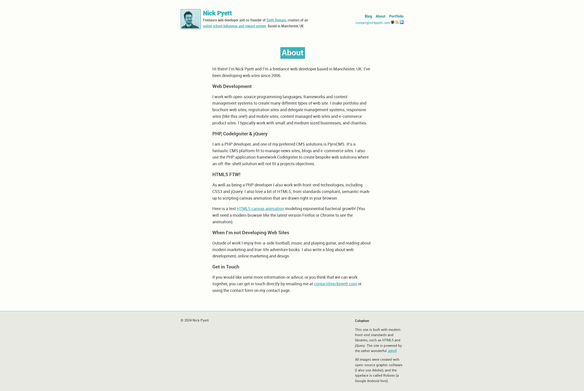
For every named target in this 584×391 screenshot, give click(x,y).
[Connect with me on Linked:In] (402, 23)
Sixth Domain (276, 20)
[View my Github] (392, 23)
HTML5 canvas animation (260, 209)
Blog (368, 16)
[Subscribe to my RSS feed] (397, 23)
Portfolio (396, 16)
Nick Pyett (217, 13)
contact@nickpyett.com (373, 23)
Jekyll (392, 351)
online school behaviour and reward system (234, 26)
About (381, 16)
